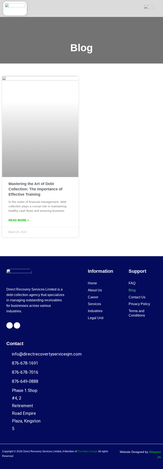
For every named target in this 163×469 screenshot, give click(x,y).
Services (94, 304)
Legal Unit (95, 318)
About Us (95, 290)
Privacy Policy (139, 304)
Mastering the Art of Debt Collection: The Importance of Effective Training (35, 189)
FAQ (132, 283)
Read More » (18, 220)
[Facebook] (9, 325)
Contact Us (137, 297)
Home (92, 283)
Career (93, 297)
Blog (132, 290)
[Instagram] (17, 325)
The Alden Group (87, 451)
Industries (95, 311)
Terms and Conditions (137, 313)
